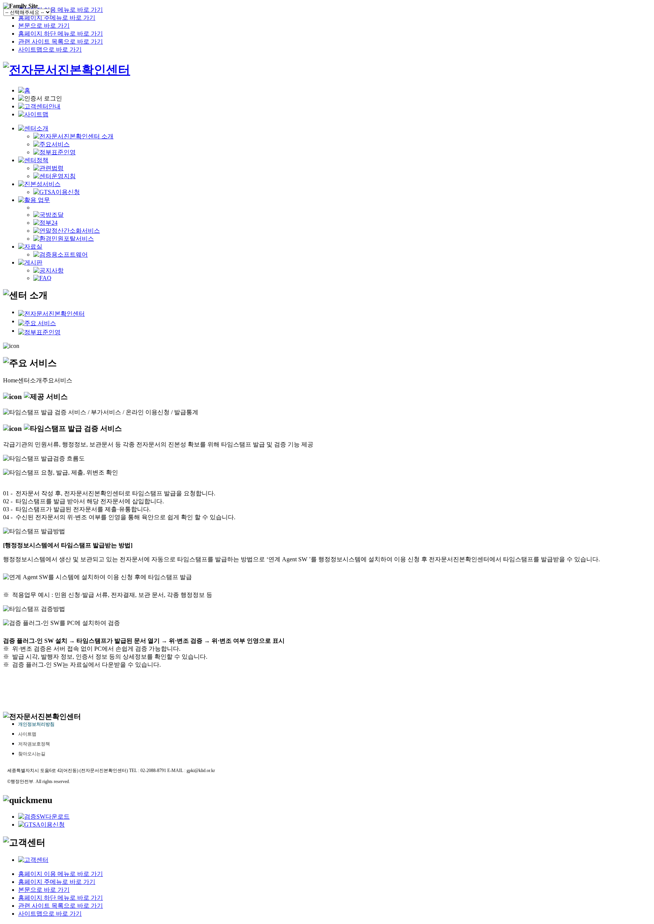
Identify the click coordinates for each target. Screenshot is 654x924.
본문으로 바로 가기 (44, 25)
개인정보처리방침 (36, 724)
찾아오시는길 (31, 753)
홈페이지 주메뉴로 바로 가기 (56, 17)
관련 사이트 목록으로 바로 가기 (60, 41)
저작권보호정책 (34, 744)
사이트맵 (27, 734)
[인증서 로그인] (40, 99)
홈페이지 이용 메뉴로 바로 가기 (60, 9)
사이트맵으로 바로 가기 (50, 49)
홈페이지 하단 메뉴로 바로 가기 (60, 33)
